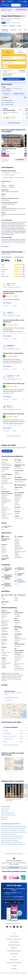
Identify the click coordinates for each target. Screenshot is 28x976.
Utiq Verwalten (14, 953)
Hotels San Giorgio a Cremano (8, 815)
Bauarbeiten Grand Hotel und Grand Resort (11, 838)
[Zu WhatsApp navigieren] (21, 927)
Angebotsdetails (11, 679)
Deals (3, 1)
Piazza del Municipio (8, 739)
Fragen (25, 29)
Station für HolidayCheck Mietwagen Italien (21, 581)
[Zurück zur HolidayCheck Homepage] (5, 5)
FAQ (14, 933)
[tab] (7, 52)
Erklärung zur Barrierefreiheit (14, 962)
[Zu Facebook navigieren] (7, 927)
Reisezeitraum (6, 55)
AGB (14, 956)
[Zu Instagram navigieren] (10, 927)
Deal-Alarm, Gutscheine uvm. (14, 939)
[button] (11, 40)
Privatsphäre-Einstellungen (14, 950)
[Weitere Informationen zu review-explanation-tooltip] (19, 22)
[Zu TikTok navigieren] (14, 927)
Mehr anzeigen (5, 246)
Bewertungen (13, 29)
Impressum (14, 968)
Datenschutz (14, 948)
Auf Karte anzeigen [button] (7, 20)
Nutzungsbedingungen (14, 945)
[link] (22, 5)
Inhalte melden (14, 936)
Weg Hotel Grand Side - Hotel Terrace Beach (11, 842)
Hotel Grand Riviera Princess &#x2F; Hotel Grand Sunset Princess (14, 828)
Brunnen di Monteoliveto (9, 736)
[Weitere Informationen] (19, 70)
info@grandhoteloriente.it (12, 697)
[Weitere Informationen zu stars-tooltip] (25, 16)
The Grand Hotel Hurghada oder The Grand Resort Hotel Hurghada (14, 830)
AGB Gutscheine (14, 959)
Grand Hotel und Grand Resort (8, 834)
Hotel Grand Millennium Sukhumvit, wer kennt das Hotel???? (14, 844)
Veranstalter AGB (14, 942)
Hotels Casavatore (5, 809)
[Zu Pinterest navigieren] (17, 927)
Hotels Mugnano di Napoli (7, 813)
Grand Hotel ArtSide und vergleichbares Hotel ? (12, 836)
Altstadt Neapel (7, 733)
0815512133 (9, 700)
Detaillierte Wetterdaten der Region (14, 853)
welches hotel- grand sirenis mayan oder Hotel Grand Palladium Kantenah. (14, 826)
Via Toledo (5, 730)
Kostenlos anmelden (20, 9)
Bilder (20, 29)
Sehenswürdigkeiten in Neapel (10, 745)
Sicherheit (14, 965)
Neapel (5, 741)
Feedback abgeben (14, 867)
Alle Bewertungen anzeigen (13, 436)
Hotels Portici (4, 819)
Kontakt (19, 1)
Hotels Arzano (4, 817)
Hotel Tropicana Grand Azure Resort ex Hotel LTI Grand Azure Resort (14, 832)
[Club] (9, 10)
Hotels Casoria (4, 811)
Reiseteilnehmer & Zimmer (9, 60)
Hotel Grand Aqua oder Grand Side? (9, 840)
